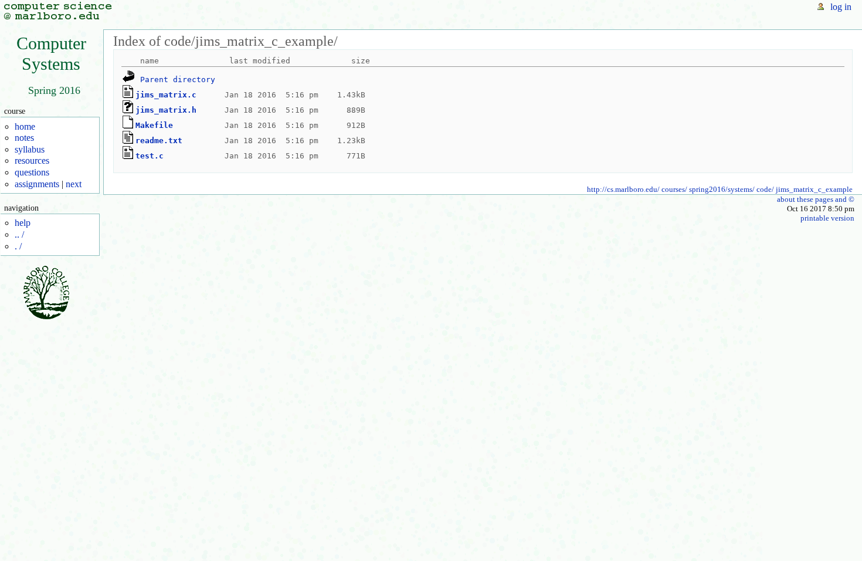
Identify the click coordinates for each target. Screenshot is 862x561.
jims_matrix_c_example (814, 189)
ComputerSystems (51, 53)
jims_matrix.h (165, 109)
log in (840, 7)
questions (32, 172)
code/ (765, 189)
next (74, 184)
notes (24, 138)
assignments (37, 184)
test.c (149, 155)
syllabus (30, 149)
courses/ (674, 189)
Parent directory (177, 79)
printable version (827, 218)
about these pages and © (815, 199)
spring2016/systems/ (722, 189)
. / (18, 246)
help (22, 223)
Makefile (154, 124)
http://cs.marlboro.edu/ (623, 189)
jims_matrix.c (165, 94)
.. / (19, 234)
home (25, 126)
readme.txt (158, 140)
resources (32, 160)
